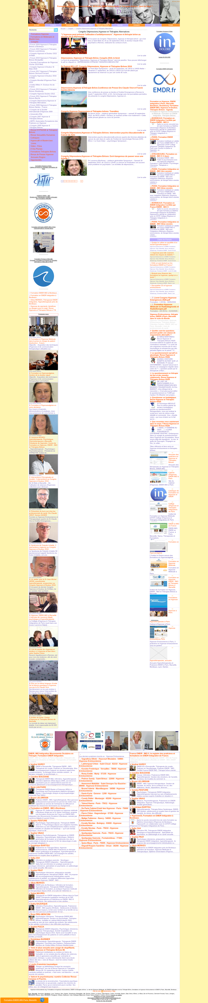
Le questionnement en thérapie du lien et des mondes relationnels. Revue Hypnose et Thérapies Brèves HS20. (164, 376)
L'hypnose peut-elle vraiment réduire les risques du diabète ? (162, 254)
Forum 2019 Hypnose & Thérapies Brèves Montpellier (43, 59)
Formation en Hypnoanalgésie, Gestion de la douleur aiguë (42, 374)
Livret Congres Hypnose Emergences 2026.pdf (163, 299)
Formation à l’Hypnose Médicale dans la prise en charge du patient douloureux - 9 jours (42, 341)
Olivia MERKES (38, 883)
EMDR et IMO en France (174, 525)
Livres (153, 25)
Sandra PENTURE (39, 821)
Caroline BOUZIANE (40, 777)
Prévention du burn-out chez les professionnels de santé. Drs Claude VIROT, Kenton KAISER (43, 513)
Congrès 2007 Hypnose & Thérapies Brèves (39, 118)
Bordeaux (47, 993)
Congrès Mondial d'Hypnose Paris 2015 (42, 81)
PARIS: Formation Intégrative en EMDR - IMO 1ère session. (164, 170)
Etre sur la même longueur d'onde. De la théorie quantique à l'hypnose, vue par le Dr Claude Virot (43, 685)
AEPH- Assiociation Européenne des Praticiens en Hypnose (43, 122)
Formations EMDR (86, 25)
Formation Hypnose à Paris (164, 31)
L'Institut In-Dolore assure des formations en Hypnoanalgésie (161, 556)
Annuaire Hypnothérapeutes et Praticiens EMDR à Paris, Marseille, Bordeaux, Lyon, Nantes (163, 665)
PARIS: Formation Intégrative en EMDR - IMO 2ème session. (164, 187)
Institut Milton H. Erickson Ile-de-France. (42, 86)
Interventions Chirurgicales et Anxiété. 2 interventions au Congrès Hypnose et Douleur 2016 (42, 479)
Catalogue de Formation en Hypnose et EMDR (174, 493)
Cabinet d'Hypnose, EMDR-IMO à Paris (174, 475)
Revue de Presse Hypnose (42, 154)
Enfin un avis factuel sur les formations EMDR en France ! (161, 264)
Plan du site (96, 991)
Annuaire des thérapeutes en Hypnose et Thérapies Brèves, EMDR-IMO (164, 467)
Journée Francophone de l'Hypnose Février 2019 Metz (43, 63)
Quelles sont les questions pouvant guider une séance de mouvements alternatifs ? (162, 333)
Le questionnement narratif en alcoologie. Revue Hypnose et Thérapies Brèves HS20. (163, 355)
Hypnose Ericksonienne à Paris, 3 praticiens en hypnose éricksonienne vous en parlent (164, 643)
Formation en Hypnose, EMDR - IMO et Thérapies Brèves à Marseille (174, 582)
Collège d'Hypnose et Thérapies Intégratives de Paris (174, 507)
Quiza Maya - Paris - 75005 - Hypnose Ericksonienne (105, 843)
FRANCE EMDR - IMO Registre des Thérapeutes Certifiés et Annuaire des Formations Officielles (43, 197)
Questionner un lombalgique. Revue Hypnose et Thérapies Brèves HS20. (163, 399)
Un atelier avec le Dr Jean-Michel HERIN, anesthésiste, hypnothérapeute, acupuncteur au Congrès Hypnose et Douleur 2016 (42, 582)
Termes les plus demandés (104, 1001)
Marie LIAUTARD (38, 787)
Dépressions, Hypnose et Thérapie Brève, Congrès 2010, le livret (90, 58)
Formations (70, 25)
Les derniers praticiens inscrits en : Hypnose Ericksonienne (101, 756)
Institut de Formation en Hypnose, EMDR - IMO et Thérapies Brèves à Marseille (163, 592)
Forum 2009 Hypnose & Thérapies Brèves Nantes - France (43, 106)
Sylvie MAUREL (38, 893)
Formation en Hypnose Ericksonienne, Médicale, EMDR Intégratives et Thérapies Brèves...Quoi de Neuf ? (105, 6)
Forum (171, 25)
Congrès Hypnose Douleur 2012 (42, 94)
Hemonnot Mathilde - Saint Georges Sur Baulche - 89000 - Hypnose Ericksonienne (103, 785)
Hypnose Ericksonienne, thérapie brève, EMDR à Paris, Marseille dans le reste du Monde (164, 316)
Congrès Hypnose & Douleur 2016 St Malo (42, 77)
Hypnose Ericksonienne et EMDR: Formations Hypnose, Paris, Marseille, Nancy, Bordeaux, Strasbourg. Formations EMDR (162, 248)
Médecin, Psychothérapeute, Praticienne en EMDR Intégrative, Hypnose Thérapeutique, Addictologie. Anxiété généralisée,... (156, 803)
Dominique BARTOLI (40, 846)
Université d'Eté (36, 114)
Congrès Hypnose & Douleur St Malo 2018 (41, 68)
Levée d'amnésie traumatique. (44, 964)
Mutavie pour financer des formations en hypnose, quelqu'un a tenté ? (163, 275)
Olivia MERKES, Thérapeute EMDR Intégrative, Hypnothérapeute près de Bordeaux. (43, 302)
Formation (154, 302)
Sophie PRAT (37, 870)
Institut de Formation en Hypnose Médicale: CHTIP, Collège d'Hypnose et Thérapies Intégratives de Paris (163, 517)
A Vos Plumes (36, 149)
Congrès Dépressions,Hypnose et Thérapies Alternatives (42, 102)
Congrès (53, 25)
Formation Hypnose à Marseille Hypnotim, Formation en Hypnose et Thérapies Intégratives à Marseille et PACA (43, 260)
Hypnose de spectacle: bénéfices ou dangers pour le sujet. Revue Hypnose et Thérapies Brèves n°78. (42, 308)
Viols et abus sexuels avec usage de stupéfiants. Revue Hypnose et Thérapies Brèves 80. (52, 949)
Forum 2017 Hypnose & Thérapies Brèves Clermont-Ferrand (43, 72)
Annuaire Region (38, 157)
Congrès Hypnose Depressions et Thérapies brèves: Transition (90, 111)
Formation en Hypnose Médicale (174, 563)
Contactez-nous (43, 314)
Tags (113, 991)
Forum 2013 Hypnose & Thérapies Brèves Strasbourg (43, 90)
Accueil (36, 25)
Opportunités (36, 160)
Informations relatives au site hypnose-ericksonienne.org (104, 998)
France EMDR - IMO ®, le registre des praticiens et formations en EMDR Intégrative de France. (152, 755)
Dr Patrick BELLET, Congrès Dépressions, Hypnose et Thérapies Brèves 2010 (96, 66)
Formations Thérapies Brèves (43, 152)
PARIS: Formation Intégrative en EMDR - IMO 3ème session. (164, 223)
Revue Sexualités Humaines (42, 135)
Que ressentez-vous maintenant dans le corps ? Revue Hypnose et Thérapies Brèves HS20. (164, 424)
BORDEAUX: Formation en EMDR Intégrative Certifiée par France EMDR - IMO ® (163, 120)
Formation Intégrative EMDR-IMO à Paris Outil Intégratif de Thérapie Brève (44, 227)
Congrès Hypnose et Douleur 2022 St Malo (43, 54)
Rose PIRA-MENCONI (40, 914)
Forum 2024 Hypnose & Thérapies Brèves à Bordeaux (43, 45)
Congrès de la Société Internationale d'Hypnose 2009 (40, 111)
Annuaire (136, 25)
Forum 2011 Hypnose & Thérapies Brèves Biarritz (43, 97)
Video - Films (36, 146)
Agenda (120, 25)
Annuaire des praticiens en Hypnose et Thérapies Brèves (174, 458)
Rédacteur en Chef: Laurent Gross (104, 996)
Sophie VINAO (37, 833)
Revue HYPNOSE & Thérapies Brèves (103, 25)
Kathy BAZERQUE (39, 904)
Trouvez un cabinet (116, 995)
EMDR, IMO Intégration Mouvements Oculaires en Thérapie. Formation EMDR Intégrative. (51, 755)
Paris (29, 993)
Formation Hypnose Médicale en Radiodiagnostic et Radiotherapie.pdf (164, 306)
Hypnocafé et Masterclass (41, 141)
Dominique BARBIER (40, 939)
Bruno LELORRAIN (39, 798)
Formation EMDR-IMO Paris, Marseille (20, 1000)
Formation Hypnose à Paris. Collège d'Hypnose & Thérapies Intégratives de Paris (43, 167)
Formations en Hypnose (173, 598)
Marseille (34, 993)
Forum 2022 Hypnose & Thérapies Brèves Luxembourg (43, 50)
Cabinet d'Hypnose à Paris (160, 624)
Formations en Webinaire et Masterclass (41, 38)
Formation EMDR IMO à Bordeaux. (44, 293)
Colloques (34, 138)
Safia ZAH (35, 858)
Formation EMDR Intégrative (164, 69)
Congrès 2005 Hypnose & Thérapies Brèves (39, 126)
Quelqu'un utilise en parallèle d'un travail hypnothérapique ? (163, 243)
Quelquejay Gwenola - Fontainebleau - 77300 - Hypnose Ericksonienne (101, 839)
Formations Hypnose (40, 34)
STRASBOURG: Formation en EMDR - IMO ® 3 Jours (163, 155)
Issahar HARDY (38, 764)
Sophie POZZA (37, 927)
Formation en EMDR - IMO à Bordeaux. (48, 808)
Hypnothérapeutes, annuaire (161, 660)
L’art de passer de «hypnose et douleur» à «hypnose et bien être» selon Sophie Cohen (42, 651)
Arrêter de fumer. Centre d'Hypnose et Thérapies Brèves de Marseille (42, 719)
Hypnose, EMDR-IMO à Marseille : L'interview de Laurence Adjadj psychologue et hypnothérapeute (43, 617)
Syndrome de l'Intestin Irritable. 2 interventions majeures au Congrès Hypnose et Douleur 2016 (42, 547)
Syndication (107, 991)
